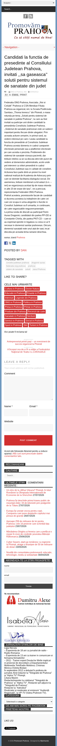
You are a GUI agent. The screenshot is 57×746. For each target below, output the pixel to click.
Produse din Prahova (15, 311)
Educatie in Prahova (15, 293)
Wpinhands (44, 741)
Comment (9, 373)
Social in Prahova (34, 320)
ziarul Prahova (39, 269)
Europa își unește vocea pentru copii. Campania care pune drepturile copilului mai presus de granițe (28, 513)
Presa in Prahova (13, 307)
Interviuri (9, 298)
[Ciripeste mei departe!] (10, 243)
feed (30, 16)
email (6, 575)
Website (8, 421)
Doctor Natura (32, 288)
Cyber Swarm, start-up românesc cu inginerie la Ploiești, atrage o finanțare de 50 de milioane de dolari (29, 544)
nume (6, 566)
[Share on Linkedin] (14, 243)
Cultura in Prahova (14, 288)
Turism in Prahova (38, 325)
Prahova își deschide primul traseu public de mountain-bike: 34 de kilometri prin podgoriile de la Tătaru (28, 503)
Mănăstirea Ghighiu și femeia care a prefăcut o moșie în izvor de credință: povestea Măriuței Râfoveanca (29, 534)
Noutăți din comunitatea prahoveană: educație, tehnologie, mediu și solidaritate (29, 553)
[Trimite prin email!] (18, 243)
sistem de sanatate (14, 269)
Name (8, 406)
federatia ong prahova (16, 266)
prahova (31, 266)
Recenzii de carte (36, 311)
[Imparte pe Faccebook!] (6, 243)
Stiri (25, 92)
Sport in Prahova (13, 325)
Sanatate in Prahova (15, 316)
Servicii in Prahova (14, 320)
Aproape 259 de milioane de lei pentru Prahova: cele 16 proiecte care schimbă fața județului (27, 523)
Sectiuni (31, 316)
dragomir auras (38, 262)
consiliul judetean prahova (17, 262)
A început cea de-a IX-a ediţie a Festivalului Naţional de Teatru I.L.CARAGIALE (28, 350)
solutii (27, 269)
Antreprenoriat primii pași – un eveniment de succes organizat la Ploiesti (28, 342)
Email (33, 406)
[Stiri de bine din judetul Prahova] (30, 38)
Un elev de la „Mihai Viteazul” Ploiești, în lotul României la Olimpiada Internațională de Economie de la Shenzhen (28, 492)
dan (23, 250)
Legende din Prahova (26, 298)
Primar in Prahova (33, 307)
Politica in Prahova (32, 302)
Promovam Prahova (21, 741)
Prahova (21, 237)
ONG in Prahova (17, 92)
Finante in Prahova (36, 293)
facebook (25, 16)
